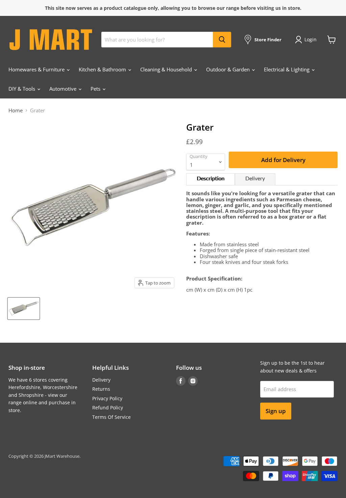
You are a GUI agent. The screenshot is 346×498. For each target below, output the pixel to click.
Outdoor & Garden (228, 69)
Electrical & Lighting (287, 69)
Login (310, 39)
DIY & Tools (22, 88)
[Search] (222, 39)
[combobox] (157, 39)
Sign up (276, 411)
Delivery (255, 178)
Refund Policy (107, 407)
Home (15, 110)
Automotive (63, 88)
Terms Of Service (111, 417)
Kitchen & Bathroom (103, 69)
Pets (96, 88)
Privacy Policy (107, 398)
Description (210, 178)
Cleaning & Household (166, 69)
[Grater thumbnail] (24, 308)
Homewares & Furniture (37, 69)
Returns (101, 389)
